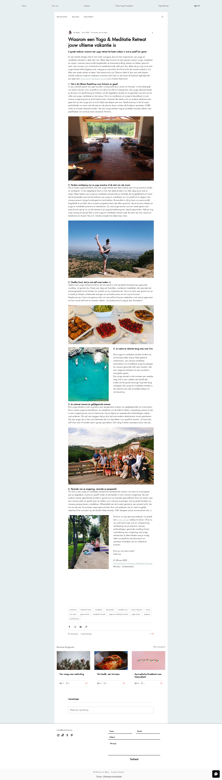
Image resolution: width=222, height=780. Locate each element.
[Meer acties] (152, 32)
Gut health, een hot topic (108, 674)
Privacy (99, 776)
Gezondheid (88, 17)
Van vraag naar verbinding (72, 674)
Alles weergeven (159, 647)
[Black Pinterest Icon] (71, 735)
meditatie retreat (99, 614)
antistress (73, 610)
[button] (195, 6)
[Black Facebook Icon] (67, 735)
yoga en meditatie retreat (118, 614)
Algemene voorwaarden (112, 776)
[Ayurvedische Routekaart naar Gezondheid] (148, 660)
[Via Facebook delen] (69, 627)
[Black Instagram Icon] (58, 735)
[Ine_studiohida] (62, 735)
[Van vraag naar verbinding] (73, 660)
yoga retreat (84, 614)
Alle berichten (62, 17)
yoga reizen (136, 614)
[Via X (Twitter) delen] (75, 627)
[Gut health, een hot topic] (111, 660)
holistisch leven (85, 610)
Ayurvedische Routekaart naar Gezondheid (148, 675)
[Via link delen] (86, 627)
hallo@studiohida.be (64, 730)
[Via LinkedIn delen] (81, 627)
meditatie (98, 610)
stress (148, 610)
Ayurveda (75, 17)
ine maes (73, 614)
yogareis (147, 614)
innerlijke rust (122, 610)
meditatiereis (74, 619)
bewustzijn (110, 610)
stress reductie (136, 610)
